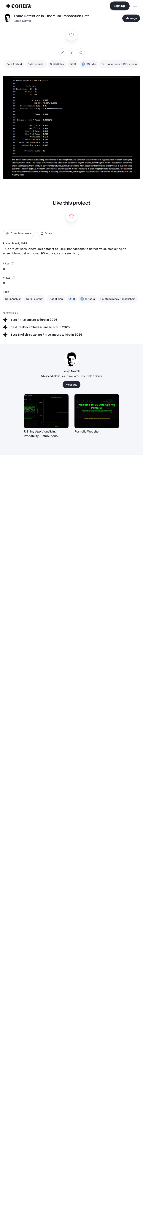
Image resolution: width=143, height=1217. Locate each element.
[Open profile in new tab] (7, 18)
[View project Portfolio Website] (96, 411)
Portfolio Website (86, 431)
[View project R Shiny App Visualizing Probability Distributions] (46, 411)
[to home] (18, 6)
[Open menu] (135, 6)
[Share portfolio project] (81, 52)
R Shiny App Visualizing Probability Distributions (41, 434)
